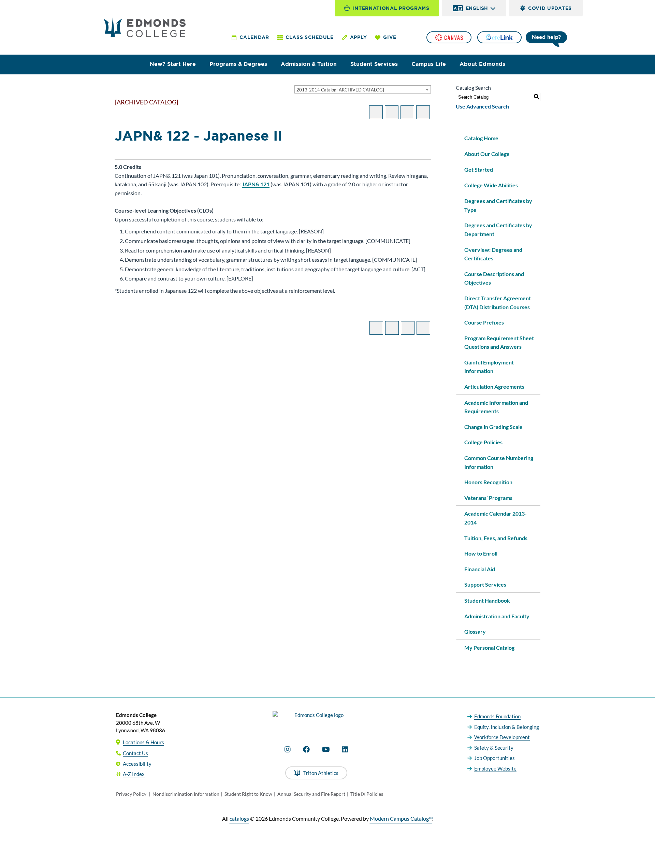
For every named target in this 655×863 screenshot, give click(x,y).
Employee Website (495, 768)
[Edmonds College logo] (316, 721)
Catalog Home (481, 138)
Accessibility (137, 764)
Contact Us (135, 753)
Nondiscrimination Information (185, 794)
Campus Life (428, 64)
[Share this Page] (391, 112)
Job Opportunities (494, 758)
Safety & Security (493, 748)
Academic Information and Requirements (496, 407)
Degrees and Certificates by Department (498, 229)
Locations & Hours (143, 742)
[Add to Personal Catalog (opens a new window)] (376, 112)
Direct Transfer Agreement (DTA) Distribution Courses (497, 302)
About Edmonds (482, 64)
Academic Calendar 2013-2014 (495, 518)
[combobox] (362, 89)
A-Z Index (134, 774)
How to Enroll (480, 553)
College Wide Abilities (491, 185)
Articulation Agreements (494, 386)
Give (389, 37)
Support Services (485, 584)
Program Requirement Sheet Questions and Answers (499, 342)
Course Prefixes (484, 322)
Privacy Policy (131, 794)
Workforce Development (502, 737)
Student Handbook (487, 600)
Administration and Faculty (496, 616)
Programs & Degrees (238, 64)
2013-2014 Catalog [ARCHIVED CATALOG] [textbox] (340, 89)
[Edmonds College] (145, 27)
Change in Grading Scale (493, 426)
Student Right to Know (248, 794)
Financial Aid (479, 569)
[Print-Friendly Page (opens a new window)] (407, 112)
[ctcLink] (499, 37)
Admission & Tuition (309, 64)
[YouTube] (326, 749)
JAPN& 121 (256, 184)
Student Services (374, 64)
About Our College (487, 153)
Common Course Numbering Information (498, 462)
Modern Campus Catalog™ (401, 818)
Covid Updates (550, 8)
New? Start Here (173, 64)
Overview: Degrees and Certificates (493, 254)
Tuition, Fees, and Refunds (495, 538)
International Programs (390, 8)
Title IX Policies (366, 794)
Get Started (478, 169)
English (477, 8)
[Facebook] (306, 749)
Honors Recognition (488, 482)
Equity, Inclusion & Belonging (506, 727)
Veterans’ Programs (488, 497)
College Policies (483, 442)
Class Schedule (310, 37)
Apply (358, 37)
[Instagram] (288, 749)
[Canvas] (448, 37)
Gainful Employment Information (489, 366)
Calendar (254, 37)
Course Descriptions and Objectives (494, 278)
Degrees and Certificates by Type (498, 205)
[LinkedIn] (345, 749)
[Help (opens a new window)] (423, 112)
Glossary (475, 631)
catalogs (239, 818)
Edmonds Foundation (497, 716)
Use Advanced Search (482, 106)
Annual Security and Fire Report (311, 794)
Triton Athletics (320, 773)
